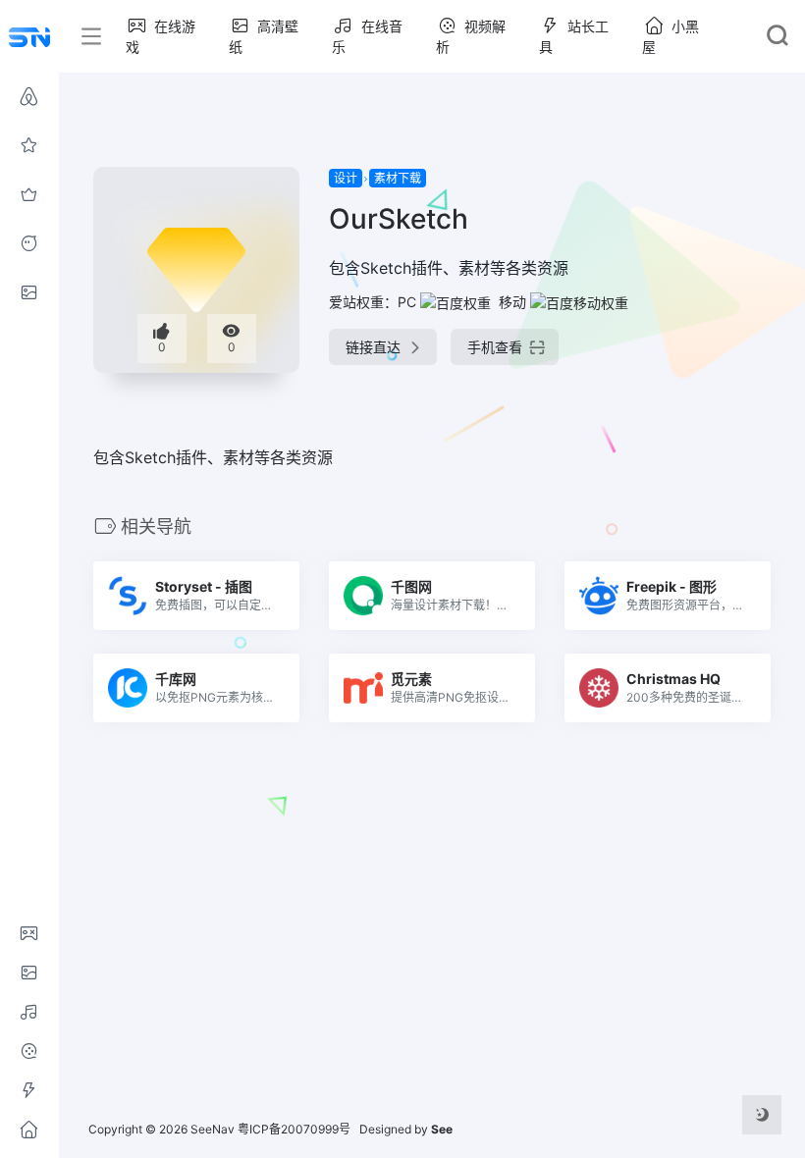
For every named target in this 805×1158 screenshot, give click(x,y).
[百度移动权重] (579, 301)
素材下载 (397, 178)
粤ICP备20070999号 (294, 1129)
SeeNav (212, 1129)
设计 (345, 178)
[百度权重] (455, 301)
